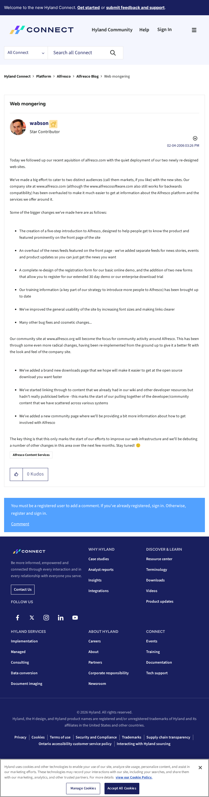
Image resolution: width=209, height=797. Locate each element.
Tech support (157, 673)
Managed (18, 652)
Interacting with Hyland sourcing (143, 744)
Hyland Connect (17, 76)
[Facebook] (17, 617)
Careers (94, 641)
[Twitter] (31, 617)
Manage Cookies (83, 788)
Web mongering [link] (117, 76)
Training (153, 652)
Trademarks (131, 737)
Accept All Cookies (121, 788)
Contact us (23, 589)
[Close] (200, 768)
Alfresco (64, 76)
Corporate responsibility (108, 673)
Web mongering (28, 104)
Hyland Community (112, 29)
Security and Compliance (96, 737)
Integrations (98, 591)
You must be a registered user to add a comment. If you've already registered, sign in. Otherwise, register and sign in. (98, 509)
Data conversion (24, 673)
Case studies (98, 559)
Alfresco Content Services (31, 455)
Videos (151, 591)
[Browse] (194, 30)
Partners (95, 662)
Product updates (159, 601)
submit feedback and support (135, 7)
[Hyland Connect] (41, 30)
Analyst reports (100, 569)
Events (151, 641)
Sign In (164, 29)
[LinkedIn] (60, 617)
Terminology (156, 569)
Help (144, 29)
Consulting (20, 662)
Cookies (38, 737)
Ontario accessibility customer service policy (75, 744)
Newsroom (97, 683)
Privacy (20, 737)
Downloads (155, 580)
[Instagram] (46, 617)
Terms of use (60, 737)
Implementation (24, 641)
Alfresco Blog (87, 76)
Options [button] (194, 139)
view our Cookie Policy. (134, 777)
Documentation (159, 662)
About (93, 652)
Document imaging (26, 683)
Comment (20, 524)
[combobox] (85, 52)
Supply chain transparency (168, 737)
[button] (16, 474)
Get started (88, 7)
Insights (95, 580)
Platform (43, 76)
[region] (104, 778)
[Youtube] (75, 617)
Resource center (159, 559)
